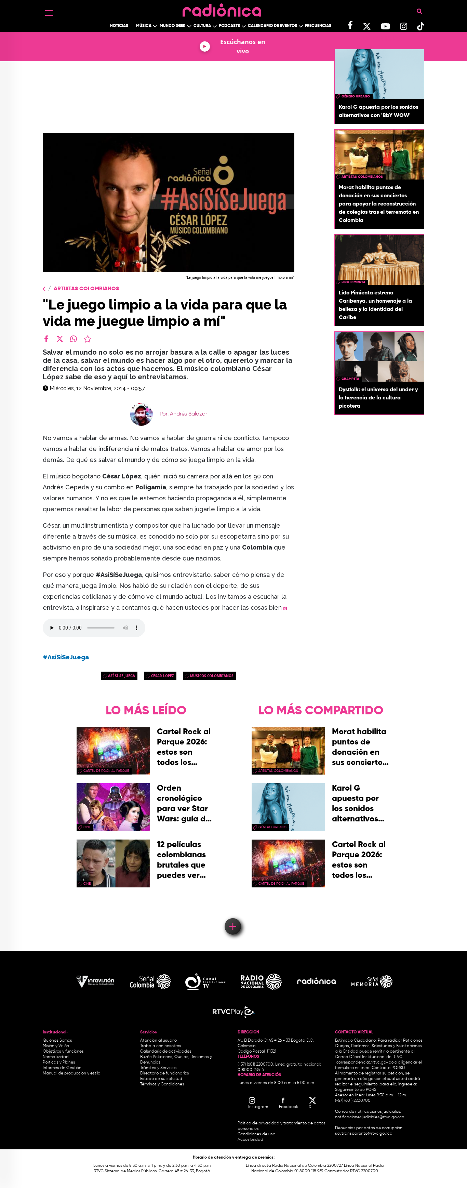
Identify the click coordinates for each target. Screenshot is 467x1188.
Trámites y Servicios (158, 1068)
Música (143, 26)
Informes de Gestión (62, 1068)
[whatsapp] (73, 338)
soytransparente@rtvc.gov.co (363, 1134)
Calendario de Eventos (272, 26)
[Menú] (49, 13)
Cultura (202, 26)
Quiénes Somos (57, 1041)
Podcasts (229, 26)
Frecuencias (318, 26)
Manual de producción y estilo (71, 1073)
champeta (350, 379)
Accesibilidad (251, 1140)
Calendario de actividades (165, 1052)
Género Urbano (356, 96)
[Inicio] (222, 8)
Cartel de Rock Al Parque (106, 771)
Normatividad (56, 1057)
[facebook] (46, 338)
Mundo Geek (173, 26)
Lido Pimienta (353, 282)
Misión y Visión (56, 1046)
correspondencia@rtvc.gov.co (364, 1062)
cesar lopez (162, 675)
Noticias (119, 26)
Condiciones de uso (256, 1134)
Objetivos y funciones (63, 1052)
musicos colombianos (212, 675)
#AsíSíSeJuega (66, 657)
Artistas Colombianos (86, 289)
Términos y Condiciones (162, 1084)
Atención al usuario (158, 1041)
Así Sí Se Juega (121, 675)
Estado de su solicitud (161, 1079)
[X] (59, 338)
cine (87, 827)
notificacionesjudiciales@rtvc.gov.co (369, 1117)
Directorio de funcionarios (164, 1073)
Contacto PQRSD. (389, 1068)
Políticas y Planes (59, 1062)
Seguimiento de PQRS (355, 1090)
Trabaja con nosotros (160, 1046)
